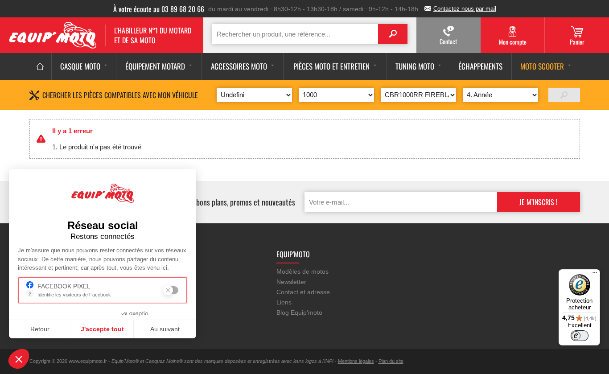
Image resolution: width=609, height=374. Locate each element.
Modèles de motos (302, 271)
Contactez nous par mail (464, 8)
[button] (18, 359)
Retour (39, 329)
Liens (284, 302)
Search (392, 34)
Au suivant (165, 329)
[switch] (579, 335)
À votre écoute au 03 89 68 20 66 (158, 9)
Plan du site (391, 361)
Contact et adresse (303, 292)
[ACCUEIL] (40, 66)
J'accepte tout (102, 329)
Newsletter (291, 281)
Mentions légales (356, 361)
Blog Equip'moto (299, 312)
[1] (564, 95)
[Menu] (594, 274)
